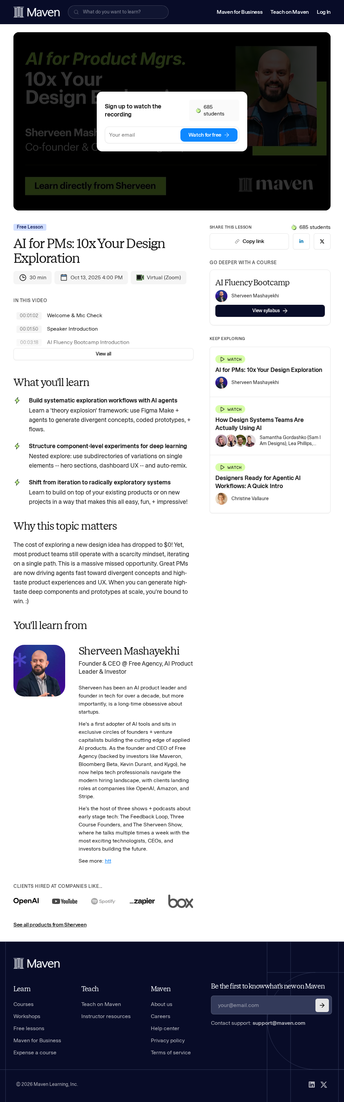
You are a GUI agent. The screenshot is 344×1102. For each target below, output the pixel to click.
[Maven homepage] (36, 12)
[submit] (322, 1005)
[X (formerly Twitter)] (324, 1085)
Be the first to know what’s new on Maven (268, 986)
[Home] (36, 963)
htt (108, 861)
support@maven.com (279, 1023)
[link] (301, 241)
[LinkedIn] (312, 1085)
